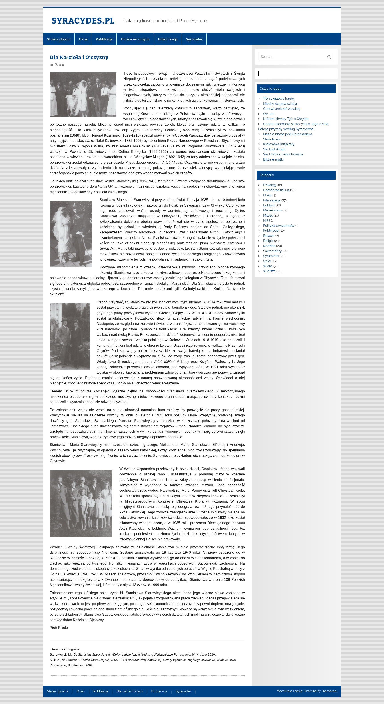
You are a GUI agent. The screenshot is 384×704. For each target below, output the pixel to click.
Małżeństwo (272, 210)
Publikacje (104, 39)
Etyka (267, 195)
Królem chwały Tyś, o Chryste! (286, 119)
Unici (267, 261)
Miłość (268, 215)
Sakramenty (272, 251)
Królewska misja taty (278, 144)
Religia (268, 241)
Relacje (268, 236)
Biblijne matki (273, 159)
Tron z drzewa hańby (279, 99)
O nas (83, 39)
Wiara (59, 64)
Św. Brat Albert (274, 149)
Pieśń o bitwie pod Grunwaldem (287, 134)
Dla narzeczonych (135, 39)
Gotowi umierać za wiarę (282, 109)
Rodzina (269, 246)
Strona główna (58, 39)
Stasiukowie (272, 139)
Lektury (269, 205)
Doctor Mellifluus (276, 190)
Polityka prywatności (278, 226)
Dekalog (269, 185)
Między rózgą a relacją (280, 104)
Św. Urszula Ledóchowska (283, 154)
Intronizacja (168, 39)
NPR (266, 221)
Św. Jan (268, 114)
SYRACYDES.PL (83, 20)
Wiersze (269, 271)
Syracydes (194, 39)
